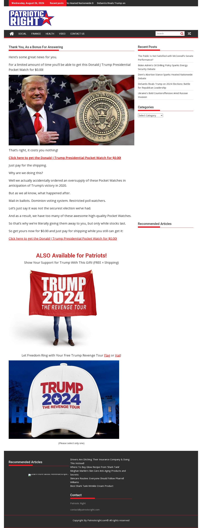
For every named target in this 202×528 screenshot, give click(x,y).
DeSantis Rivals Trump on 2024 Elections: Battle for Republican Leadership (116, 3)
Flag (107, 355)
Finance (36, 33)
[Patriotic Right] (12, 33)
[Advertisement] (135, 17)
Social (22, 33)
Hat (117, 355)
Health (50, 33)
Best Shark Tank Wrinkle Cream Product (91, 485)
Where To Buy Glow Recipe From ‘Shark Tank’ (95, 467)
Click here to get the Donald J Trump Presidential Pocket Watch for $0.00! (63, 238)
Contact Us (77, 33)
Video (62, 33)
